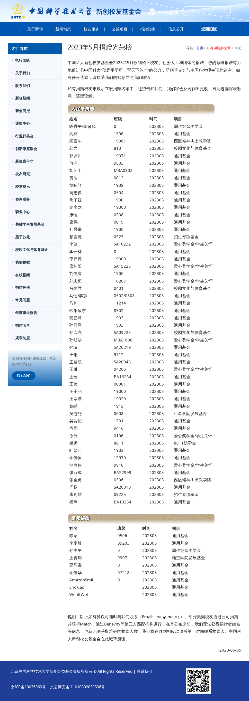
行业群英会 (24, 136)
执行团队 (22, 60)
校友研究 (22, 174)
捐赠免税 (22, 287)
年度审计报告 (26, 313)
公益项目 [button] (119, 29)
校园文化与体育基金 (31, 249)
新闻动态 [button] (63, 29)
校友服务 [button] (91, 29)
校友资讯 (22, 186)
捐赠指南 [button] (148, 29)
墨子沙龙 (22, 237)
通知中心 (22, 123)
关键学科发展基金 (29, 224)
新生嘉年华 (24, 161)
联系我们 (22, 86)
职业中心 (22, 212)
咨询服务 (22, 199)
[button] (209, 29)
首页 (199, 48)
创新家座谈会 (26, 149)
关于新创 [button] (35, 29)
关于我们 (22, 73)
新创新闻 (22, 98)
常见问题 (22, 300)
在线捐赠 (22, 275)
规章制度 (22, 338)
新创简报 (22, 111)
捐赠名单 (22, 325)
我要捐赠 (22, 262)
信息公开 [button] (176, 29)
